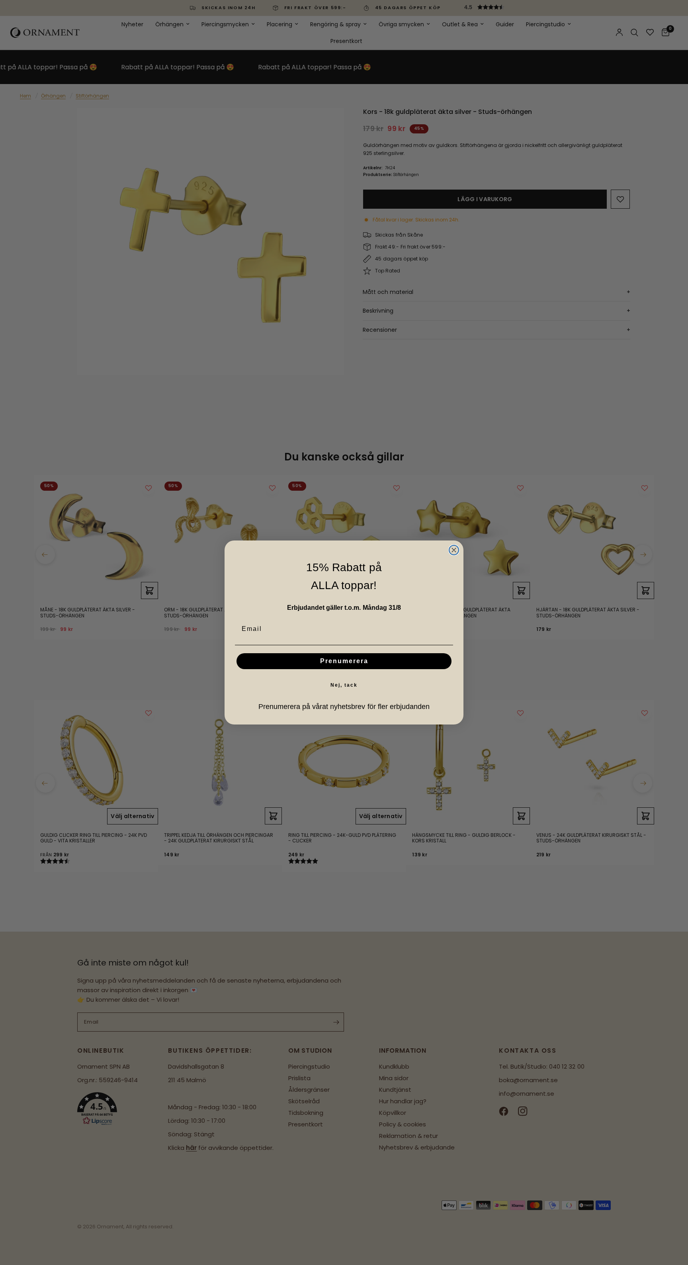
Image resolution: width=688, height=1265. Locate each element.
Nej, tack (344, 685)
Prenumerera (344, 661)
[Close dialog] (454, 550)
